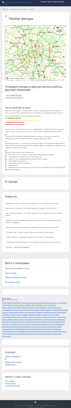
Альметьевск (13, 312)
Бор (64, 331)
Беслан (34, 327)
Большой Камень (56, 331)
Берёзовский (16, 327)
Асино (30, 317)
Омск (4, 305)
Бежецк (50, 322)
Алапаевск (6, 310)
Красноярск (31, 303)
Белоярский (54, 324)
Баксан (21, 320)
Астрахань (37, 317)
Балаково (38, 320)
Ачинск (59, 317)
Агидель (30, 308)
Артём (56, 315)
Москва (39, 303)
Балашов (61, 320)
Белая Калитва (59, 322)
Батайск (34, 322)
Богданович (47, 329)
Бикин (44, 327)
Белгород (6, 324)
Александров (34, 310)
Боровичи (22, 334)
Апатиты (54, 312)
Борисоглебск (12, 334)
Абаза (4, 308)
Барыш (28, 322)
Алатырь (14, 310)
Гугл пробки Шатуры (14, 95)
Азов (49, 308)
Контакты (31, 405)
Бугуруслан (6, 336)
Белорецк (35, 324)
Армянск (38, 315)
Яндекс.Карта (10, 383)
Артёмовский (7, 317)
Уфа (46, 305)
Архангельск (17, 317)
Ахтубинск (52, 317)
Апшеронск (6, 315)
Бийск (39, 327)
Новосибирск (62, 303)
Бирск (59, 327)
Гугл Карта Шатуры (12, 386)
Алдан (20, 310)
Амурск (21, 312)
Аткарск (45, 317)
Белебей (13, 324)
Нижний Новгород (50, 303)
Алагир (59, 308)
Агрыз (36, 308)
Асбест (25, 317)
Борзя (4, 334)
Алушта (5, 312)
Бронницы (44, 334)
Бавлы (4, 320)
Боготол (14, 331)
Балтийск (5, 322)
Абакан (10, 308)
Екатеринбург (16, 303)
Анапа (27, 312)
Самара (27, 305)
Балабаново (29, 320)
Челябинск (52, 305)
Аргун (13, 315)
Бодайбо (20, 331)
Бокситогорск (29, 331)
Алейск (26, 310)
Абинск (24, 308)
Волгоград (6, 303)
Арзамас (24, 315)
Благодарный (31, 329)
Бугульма (57, 334)
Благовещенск (7, 329)
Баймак (10, 320)
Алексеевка (56, 310)
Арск (52, 315)
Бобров (39, 329)
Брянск (51, 334)
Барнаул (21, 322)
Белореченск (44, 324)
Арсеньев (46, 315)
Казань (24, 303)
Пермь (9, 305)
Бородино (30, 334)
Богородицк (56, 329)
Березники (6, 327)
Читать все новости (21, 247)
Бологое (38, 331)
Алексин (65, 310)
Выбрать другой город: (52, 2)
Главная (17, 405)
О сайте (24, 405)
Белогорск (27, 324)
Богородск (6, 331)
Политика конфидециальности (46, 405)
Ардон (18, 315)
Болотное (45, 331)
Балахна (46, 320)
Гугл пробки (9, 381)
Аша (64, 317)
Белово (20, 324)
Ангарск (33, 312)
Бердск (62, 324)
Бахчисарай (42, 322)
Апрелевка (62, 312)
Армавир (31, 315)
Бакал (16, 320)
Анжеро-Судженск (43, 312)
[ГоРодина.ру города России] (35, 402)
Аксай (53, 308)
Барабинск (14, 322)
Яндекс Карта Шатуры (14, 98)
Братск (36, 334)
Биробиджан (52, 327)
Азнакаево (43, 308)
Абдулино (17, 308)
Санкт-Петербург (37, 305)
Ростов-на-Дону (18, 305)
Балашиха (54, 320)
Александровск (46, 310)
